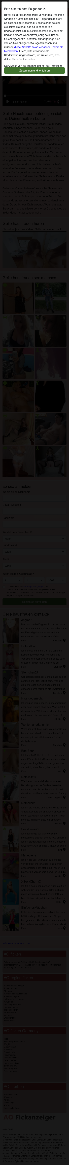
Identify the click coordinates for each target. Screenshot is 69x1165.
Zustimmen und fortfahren (34, 70)
